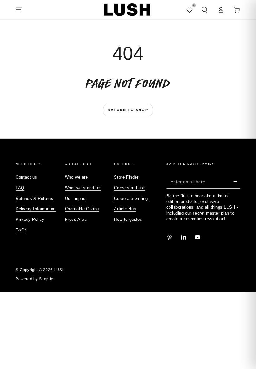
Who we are (76, 177)
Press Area (76, 219)
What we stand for (83, 187)
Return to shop (128, 110)
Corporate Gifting (131, 198)
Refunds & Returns (34, 198)
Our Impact (76, 198)
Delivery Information (36, 208)
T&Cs (21, 230)
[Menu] (19, 10)
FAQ (20, 187)
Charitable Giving (82, 208)
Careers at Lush (129, 187)
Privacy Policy (30, 219)
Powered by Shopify (34, 279)
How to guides (128, 219)
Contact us (26, 177)
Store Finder (126, 177)
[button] (204, 10)
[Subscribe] (236, 181)
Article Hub (125, 208)
